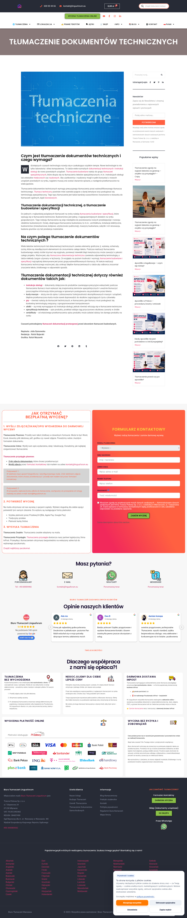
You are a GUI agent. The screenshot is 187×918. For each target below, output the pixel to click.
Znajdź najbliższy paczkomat (16, 548)
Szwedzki (153, 870)
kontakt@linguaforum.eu (77, 464)
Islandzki (81, 864)
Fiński (44, 870)
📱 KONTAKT (151, 24)
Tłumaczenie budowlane (77, 171)
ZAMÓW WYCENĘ (139, 516)
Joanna (108, 616)
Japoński (81, 867)
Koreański (81, 876)
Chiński (9, 885)
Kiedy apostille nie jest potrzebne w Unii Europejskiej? (149, 340)
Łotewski (81, 885)
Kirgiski (80, 873)
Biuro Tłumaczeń (105, 912)
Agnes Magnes (155, 616)
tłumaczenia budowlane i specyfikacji (96, 214)
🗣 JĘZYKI (90, 24)
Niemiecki (117, 867)
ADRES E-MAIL (102, 467)
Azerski (9, 873)
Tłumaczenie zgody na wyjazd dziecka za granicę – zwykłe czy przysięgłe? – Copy (148, 172)
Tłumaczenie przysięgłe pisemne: (18, 456)
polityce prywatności (146, 896)
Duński (45, 864)
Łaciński (81, 882)
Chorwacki (10, 888)
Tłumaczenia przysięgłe (37, 537)
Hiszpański (47, 891)
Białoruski (10, 876)
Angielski (10, 867)
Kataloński (82, 870)
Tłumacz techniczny (43, 192)
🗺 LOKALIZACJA (44, 24)
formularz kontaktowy (36, 464)
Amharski (10, 864)
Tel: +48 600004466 (23, 587)
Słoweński (153, 867)
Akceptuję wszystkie (132, 903)
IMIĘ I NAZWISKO (103, 455)
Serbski (152, 861)
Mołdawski (82, 891)
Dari (43, 861)
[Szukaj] (162, 75)
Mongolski (118, 861)
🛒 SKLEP (104, 24)
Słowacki (153, 864)
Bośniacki (10, 879)
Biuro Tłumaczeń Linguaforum (26, 623)
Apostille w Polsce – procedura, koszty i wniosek (148, 302)
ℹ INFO (116, 24)
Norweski (117, 870)
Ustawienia (132, 910)
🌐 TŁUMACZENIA (20, 24)
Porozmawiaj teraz (111, 587)
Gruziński (46, 882)
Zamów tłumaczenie (136, 708)
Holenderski (47, 894)
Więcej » (138, 180)
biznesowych (51, 198)
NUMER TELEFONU (104, 479)
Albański (9, 861)
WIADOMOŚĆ (102, 490)
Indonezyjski (83, 861)
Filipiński (46, 876)
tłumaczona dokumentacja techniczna (67, 255)
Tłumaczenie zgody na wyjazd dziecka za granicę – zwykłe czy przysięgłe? (148, 225)
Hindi (44, 888)
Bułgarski (10, 882)
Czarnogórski (12, 891)
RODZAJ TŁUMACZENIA (106, 443)
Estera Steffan (67, 616)
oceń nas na (25, 637)
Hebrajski (46, 885)
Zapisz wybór (165, 910)
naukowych (54, 178)
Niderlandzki (119, 864)
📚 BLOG (132, 24)
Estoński (45, 867)
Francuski (46, 873)
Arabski (9, 870)
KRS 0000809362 (11, 828)
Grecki (44, 879)
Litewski (81, 879)
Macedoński (82, 888)
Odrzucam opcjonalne (165, 903)
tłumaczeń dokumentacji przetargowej (60, 324)
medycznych (39, 178)
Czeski (9, 894)
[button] (58, 346)
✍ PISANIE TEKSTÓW (70, 24)
